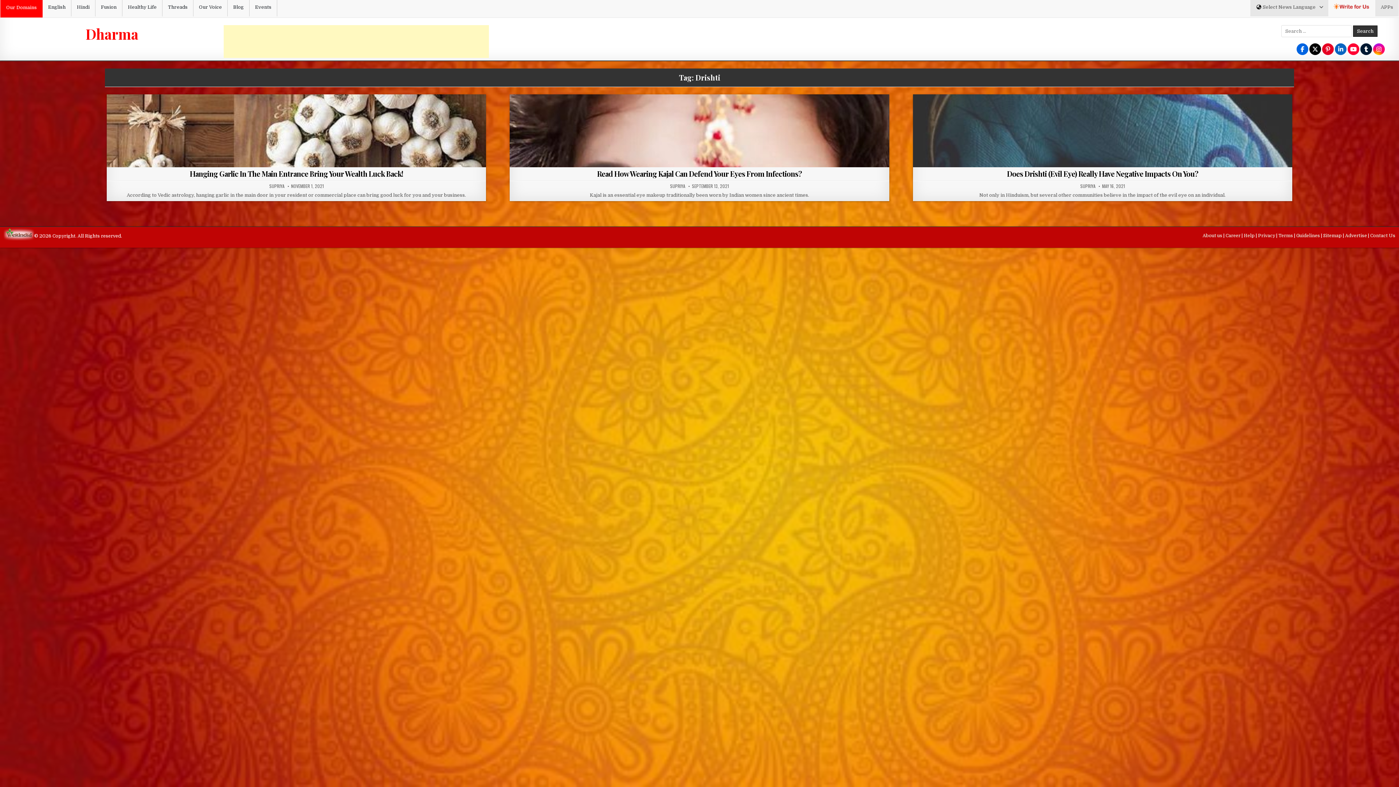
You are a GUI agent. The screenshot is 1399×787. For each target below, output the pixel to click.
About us (1213, 235)
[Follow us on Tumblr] (1366, 49)
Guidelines (1308, 235)
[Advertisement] (356, 41)
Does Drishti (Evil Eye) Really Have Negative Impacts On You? (1102, 174)
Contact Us (1382, 235)
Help (1250, 235)
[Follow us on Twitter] (1315, 49)
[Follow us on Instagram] (1379, 49)
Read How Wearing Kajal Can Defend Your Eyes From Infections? (699, 174)
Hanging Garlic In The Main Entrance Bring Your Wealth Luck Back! (296, 174)
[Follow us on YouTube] (1353, 49)
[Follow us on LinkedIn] (1341, 49)
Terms (1286, 235)
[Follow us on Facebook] (1302, 49)
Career (1234, 235)
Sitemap (1333, 235)
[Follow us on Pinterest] (1328, 49)
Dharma (112, 33)
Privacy (1267, 235)
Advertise (1356, 235)
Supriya (277, 186)
